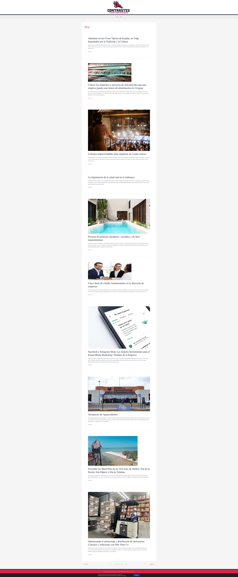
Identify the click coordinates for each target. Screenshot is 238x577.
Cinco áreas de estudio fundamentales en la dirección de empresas (116, 284)
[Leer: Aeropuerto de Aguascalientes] (119, 393)
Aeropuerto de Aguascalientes (103, 414)
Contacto (132, 571)
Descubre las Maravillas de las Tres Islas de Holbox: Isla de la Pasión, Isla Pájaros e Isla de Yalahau (119, 470)
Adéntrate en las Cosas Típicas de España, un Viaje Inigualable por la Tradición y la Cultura (113, 40)
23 (126, 564)
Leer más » (90, 51)
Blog (121, 16)
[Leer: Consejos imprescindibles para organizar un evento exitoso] (119, 130)
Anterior (85, 564)
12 (121, 564)
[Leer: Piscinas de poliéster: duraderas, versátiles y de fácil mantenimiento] (119, 216)
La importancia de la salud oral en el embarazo (111, 177)
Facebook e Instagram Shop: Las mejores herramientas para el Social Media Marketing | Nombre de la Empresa (119, 353)
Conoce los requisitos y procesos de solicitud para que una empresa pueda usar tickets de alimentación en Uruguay (117, 86)
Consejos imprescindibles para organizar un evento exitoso (117, 153)
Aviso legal (106, 571)
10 (116, 564)
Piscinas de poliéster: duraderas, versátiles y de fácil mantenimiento (114, 238)
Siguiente (152, 564)
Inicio (117, 16)
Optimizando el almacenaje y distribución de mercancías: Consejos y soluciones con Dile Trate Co (116, 543)
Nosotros (128, 571)
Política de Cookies (122, 571)
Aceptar (136, 575)
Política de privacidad (113, 571)
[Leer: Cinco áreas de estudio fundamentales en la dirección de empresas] (109, 270)
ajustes (124, 575)
